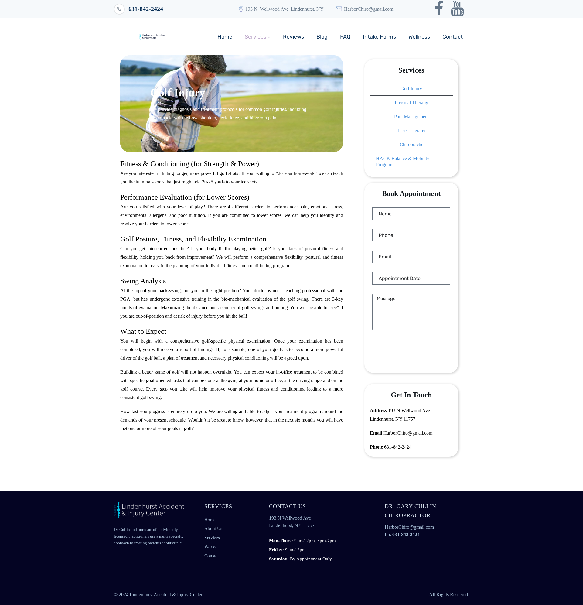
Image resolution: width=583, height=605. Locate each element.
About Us (213, 528)
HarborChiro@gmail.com (368, 9)
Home (224, 36)
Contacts (212, 555)
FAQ (345, 36)
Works (210, 546)
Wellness (419, 36)
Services (255, 36)
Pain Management (411, 116)
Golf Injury (411, 88)
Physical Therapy (411, 102)
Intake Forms (379, 36)
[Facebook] (439, 8)
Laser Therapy (411, 130)
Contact (452, 36)
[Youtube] (457, 8)
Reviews (293, 36)
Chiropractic (411, 144)
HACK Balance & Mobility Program (402, 161)
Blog (322, 36)
